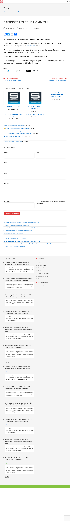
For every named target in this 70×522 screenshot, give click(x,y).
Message (6, 183)
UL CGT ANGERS (42, 265)
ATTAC (39, 270)
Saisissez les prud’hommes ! (30, 11)
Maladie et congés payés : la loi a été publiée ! (15, 238)
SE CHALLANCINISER (9, 139)
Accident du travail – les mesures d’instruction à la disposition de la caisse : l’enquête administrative (29, 243)
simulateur (31, 46)
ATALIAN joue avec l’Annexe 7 (14, 115)
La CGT (40, 262)
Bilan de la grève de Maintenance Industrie (14, 125)
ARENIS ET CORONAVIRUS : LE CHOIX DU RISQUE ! (56, 94)
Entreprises (35, 28)
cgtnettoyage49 (10, 28)
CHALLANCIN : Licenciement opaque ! (13, 131)
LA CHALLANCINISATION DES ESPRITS (13, 136)
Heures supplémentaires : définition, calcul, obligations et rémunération (21, 222)
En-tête (7, 477)
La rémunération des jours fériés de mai (13, 233)
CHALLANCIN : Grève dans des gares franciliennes (16, 225)
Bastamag (40, 279)
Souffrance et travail (43, 276)
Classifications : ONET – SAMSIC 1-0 (35, 107)
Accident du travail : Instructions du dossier (14, 246)
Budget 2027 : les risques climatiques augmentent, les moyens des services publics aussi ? (18, 329)
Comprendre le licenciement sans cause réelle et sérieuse (18, 230)
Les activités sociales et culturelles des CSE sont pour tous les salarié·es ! (22, 241)
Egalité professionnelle (43, 273)
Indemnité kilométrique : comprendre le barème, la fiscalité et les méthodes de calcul (25, 227)
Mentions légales (42, 286)
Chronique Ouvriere (42, 268)
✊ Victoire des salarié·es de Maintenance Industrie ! (17, 128)
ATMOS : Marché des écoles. (35, 114)
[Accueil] (4, 11)
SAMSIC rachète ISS (13, 106)
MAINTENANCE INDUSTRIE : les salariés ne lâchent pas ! (18, 133)
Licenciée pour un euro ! (9, 235)
